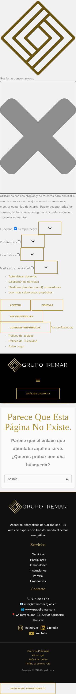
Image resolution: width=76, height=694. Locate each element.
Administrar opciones (23, 276)
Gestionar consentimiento (28, 688)
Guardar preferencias (25, 327)
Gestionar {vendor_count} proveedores (35, 287)
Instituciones (38, 570)
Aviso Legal (16, 346)
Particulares (38, 559)
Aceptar (15, 305)
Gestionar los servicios (24, 281)
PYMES (38, 575)
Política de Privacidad (23, 341)
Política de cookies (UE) (38, 663)
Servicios (38, 554)
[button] (38, 137)
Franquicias (38, 581)
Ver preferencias (21, 316)
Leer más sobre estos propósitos (31, 292)
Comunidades (38, 565)
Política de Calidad (38, 659)
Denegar (47, 305)
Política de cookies (21, 335)
